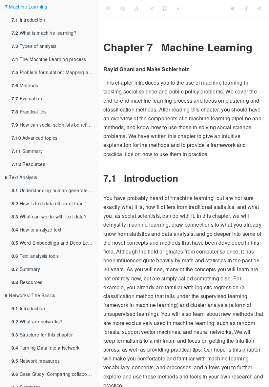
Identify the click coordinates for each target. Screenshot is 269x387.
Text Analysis (21, 177)
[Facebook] (246, 8)
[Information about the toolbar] (178, 8)
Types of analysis (33, 46)
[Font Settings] (137, 8)
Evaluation (26, 98)
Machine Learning (26, 6)
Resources (28, 164)
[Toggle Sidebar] (108, 8)
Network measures (35, 360)
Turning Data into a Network (45, 347)
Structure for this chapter (42, 334)
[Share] (259, 8)
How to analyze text (36, 229)
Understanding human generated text (54, 190)
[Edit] (151, 8)
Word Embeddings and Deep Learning (54, 242)
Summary (27, 151)
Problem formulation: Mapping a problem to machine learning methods (54, 72)
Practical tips (29, 111)
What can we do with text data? (49, 216)
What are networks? (36, 321)
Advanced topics (34, 137)
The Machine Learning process (48, 59)
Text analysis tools (35, 256)
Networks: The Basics (30, 295)
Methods (24, 85)
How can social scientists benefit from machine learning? (54, 124)
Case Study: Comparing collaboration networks (54, 374)
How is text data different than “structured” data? (54, 203)
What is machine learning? (43, 33)
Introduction (28, 19)
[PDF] (165, 8)
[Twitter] (233, 8)
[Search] (122, 8)
